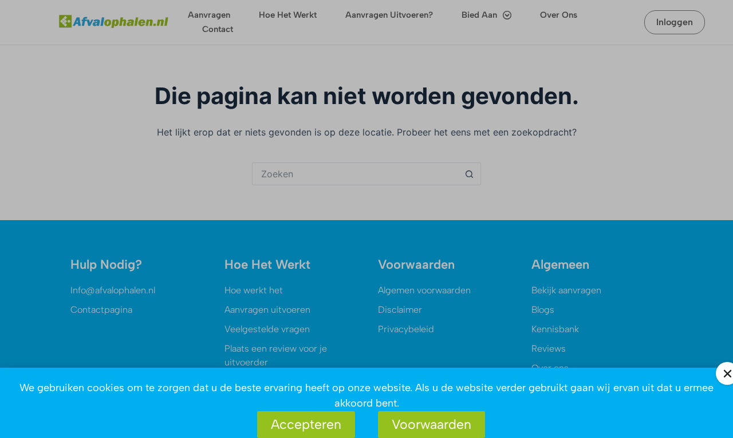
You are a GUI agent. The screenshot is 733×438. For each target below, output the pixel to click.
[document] (366, 219)
